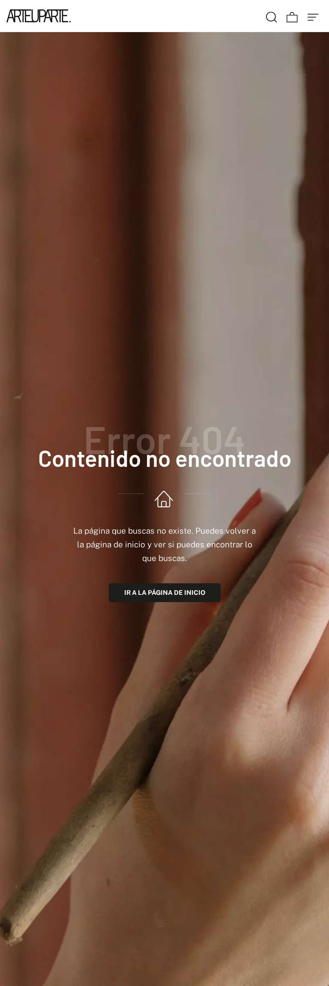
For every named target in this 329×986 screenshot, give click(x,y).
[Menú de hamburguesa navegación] (313, 15)
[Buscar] (271, 15)
